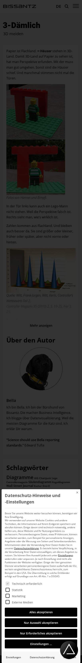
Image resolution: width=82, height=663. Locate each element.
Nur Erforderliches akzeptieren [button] (41, 633)
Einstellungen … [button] (41, 644)
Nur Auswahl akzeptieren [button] (41, 623)
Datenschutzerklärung (26, 548)
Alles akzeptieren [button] (41, 612)
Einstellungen (13, 657)
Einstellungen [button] (65, 555)
